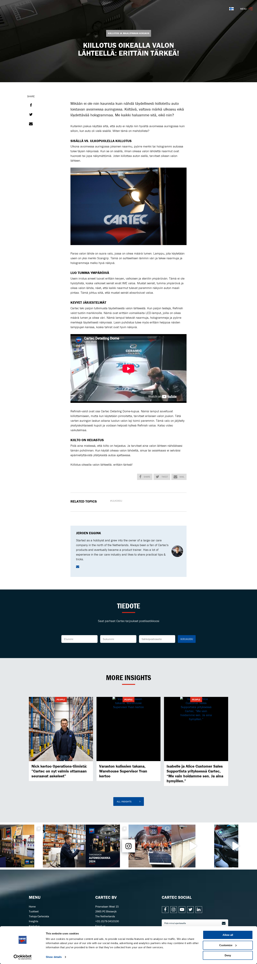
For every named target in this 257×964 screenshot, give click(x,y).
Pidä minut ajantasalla (175, 923)
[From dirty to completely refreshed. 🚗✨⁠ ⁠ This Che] (192, 846)
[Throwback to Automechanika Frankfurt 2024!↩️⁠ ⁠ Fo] (107, 846)
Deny (228, 955)
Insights (33, 921)
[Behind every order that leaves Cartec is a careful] (64, 846)
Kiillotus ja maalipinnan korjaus (128, 33)
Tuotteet (34, 911)
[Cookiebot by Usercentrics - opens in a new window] (22, 957)
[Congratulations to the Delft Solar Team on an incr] (149, 846)
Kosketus (34, 926)
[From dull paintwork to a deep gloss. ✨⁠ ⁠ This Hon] (235, 846)
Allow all (228, 934)
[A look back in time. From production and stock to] (21, 846)
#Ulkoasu (116, 500)
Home (32, 906)
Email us (100, 926)
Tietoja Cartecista (39, 916)
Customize (225, 945)
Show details (54, 956)
